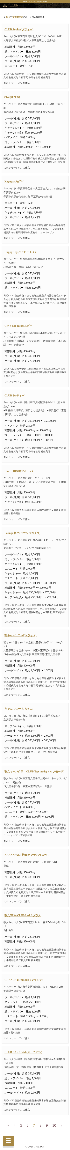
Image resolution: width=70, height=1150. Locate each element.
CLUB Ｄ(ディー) (14, 395)
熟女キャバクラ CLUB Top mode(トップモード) (34, 771)
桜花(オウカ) (12, 97)
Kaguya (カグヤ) (14, 181)
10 (54, 1125)
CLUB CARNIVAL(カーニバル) (23, 1052)
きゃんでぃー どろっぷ (18, 708)
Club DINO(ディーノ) (18, 471)
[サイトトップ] (10, 6)
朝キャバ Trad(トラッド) (20, 635)
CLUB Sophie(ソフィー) (18, 29)
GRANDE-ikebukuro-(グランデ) (23, 979)
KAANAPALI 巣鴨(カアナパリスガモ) (27, 854)
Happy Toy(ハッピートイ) (20, 252)
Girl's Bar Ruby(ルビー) (18, 325)
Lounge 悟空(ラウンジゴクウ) (22, 532)
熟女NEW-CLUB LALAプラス (22, 915)
